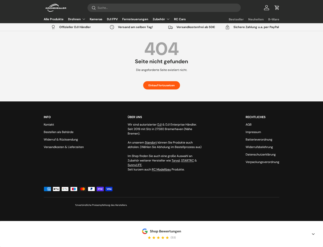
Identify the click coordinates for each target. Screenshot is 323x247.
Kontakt (49, 124)
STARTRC (187, 160)
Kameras (96, 19)
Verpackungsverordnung (262, 162)
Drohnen (74, 19)
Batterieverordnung (259, 139)
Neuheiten (256, 19)
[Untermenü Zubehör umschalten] (168, 19)
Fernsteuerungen (135, 19)
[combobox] (164, 8)
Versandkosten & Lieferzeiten (64, 147)
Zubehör (159, 19)
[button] (277, 8)
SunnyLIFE (135, 165)
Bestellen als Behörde (58, 132)
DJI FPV (112, 19)
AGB (249, 124)
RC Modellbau (161, 169)
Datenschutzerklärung (261, 154)
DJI (159, 124)
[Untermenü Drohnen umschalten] (83, 19)
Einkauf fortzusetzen (161, 85)
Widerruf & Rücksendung (61, 139)
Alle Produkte (54, 19)
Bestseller (236, 19)
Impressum (253, 132)
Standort (151, 142)
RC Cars (180, 19)
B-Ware (273, 19)
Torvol (176, 160)
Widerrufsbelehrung (259, 147)
